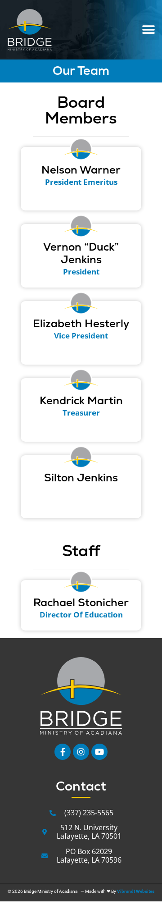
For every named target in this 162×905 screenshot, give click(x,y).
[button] (149, 30)
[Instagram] (81, 752)
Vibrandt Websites (135, 891)
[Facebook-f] (62, 752)
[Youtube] (99, 752)
